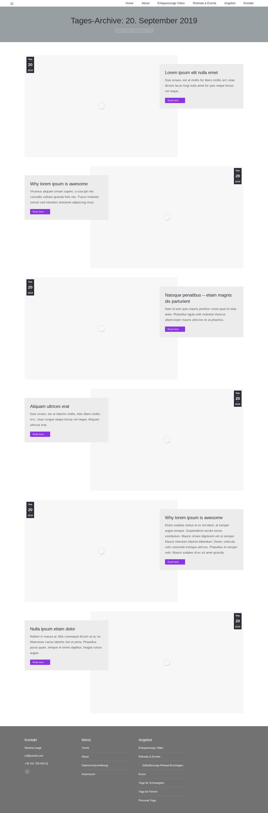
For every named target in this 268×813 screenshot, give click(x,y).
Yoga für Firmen (148, 791)
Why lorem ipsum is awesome (59, 183)
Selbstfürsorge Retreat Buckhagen (162, 765)
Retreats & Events (149, 756)
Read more (173, 100)
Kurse (142, 774)
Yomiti (85, 747)
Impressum (88, 774)
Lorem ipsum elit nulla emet (191, 72)
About (85, 756)
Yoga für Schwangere (151, 782)
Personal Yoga (147, 800)
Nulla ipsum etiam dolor (52, 628)
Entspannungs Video (151, 747)
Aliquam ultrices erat (49, 406)
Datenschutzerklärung (95, 765)
